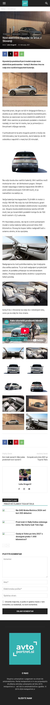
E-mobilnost (12, 9)
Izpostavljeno (16, 34)
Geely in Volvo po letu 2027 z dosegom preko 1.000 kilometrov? (29, 537)
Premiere (24, 34)
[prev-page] (3, 545)
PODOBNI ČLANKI (10, 500)
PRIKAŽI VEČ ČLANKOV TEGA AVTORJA (19, 504)
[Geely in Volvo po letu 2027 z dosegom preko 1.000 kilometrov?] (8, 536)
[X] (10, 54)
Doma (3, 9)
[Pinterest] (16, 54)
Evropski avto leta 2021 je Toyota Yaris (37, 458)
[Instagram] (25, 489)
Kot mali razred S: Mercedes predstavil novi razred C (13, 458)
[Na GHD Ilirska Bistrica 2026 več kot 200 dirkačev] (8, 513)
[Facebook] (4, 54)
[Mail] (30, 489)
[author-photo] (25, 481)
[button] (4, 3)
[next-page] (7, 545)
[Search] (46, 3)
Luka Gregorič (11, 45)
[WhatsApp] (21, 54)
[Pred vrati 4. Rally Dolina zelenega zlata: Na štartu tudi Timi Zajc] (8, 525)
